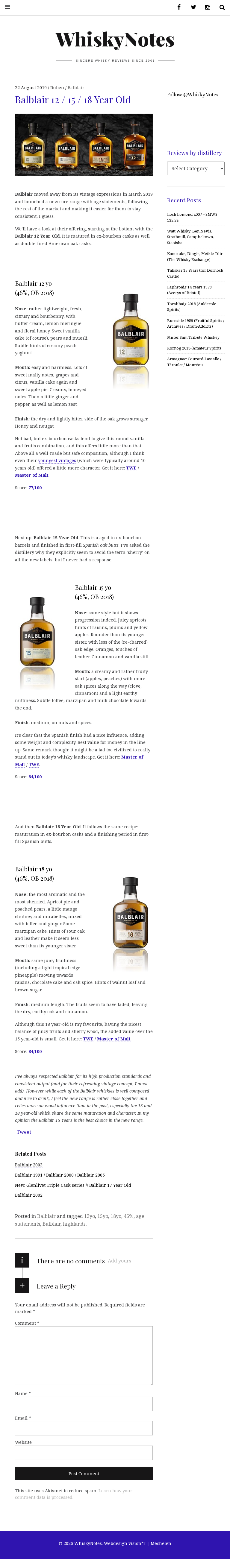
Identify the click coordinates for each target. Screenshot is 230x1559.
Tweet (24, 1132)
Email (23, 1418)
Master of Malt (32, 475)
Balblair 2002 (29, 1195)
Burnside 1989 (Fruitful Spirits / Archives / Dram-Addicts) (195, 323)
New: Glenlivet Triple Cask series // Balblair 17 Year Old (73, 1185)
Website (23, 1442)
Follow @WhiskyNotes (192, 94)
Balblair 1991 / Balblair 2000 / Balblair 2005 (60, 1175)
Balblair (76, 87)
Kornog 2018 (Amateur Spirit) (194, 348)
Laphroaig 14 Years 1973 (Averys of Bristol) (189, 289)
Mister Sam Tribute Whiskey (193, 337)
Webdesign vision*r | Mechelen (137, 1543)
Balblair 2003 (29, 1165)
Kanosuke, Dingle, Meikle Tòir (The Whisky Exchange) (195, 256)
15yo (102, 1216)
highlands (74, 1224)
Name (23, 1393)
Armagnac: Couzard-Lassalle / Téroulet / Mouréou (194, 361)
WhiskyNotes (115, 38)
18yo (116, 1216)
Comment (27, 1323)
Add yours (119, 1260)
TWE (131, 468)
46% (129, 1216)
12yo (89, 1216)
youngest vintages (57, 460)
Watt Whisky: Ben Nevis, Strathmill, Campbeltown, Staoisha (190, 236)
